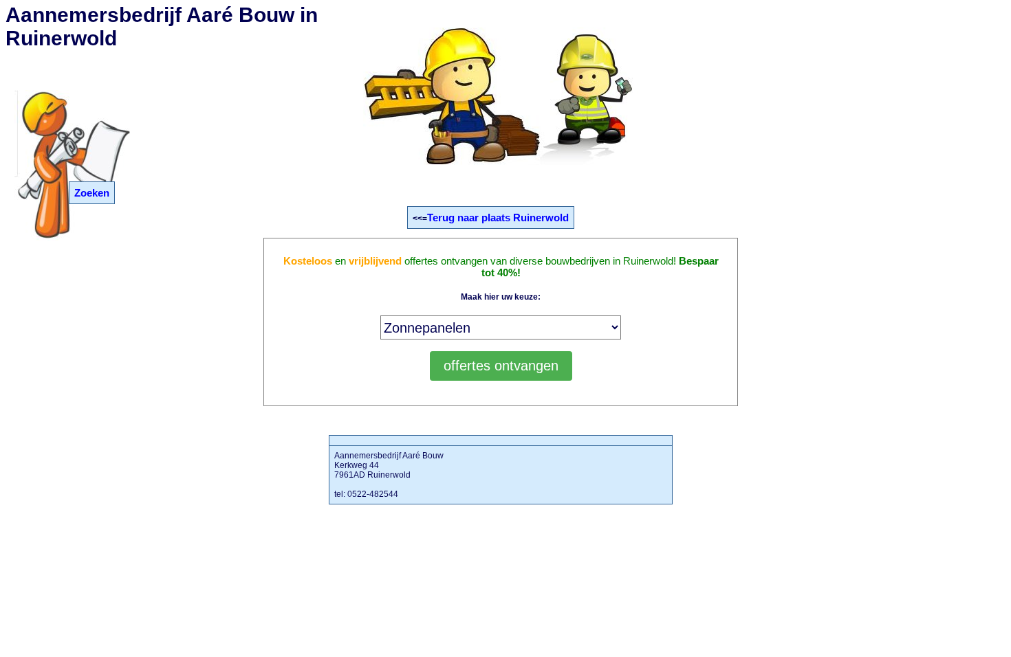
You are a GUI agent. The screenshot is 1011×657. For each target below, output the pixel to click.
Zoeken (91, 193)
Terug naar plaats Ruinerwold (498, 217)
